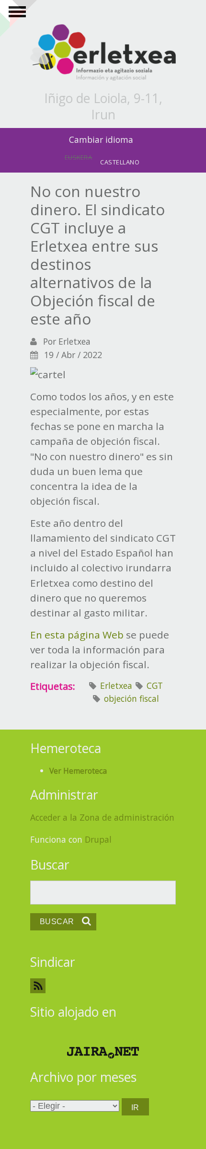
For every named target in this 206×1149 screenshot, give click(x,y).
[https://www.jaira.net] (103, 1052)
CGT (155, 685)
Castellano (119, 162)
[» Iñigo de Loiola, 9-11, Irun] (103, 53)
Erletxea (116, 685)
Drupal (98, 839)
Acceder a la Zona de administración (102, 817)
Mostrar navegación (16, 14)
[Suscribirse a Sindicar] (103, 985)
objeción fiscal (131, 698)
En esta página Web (77, 634)
